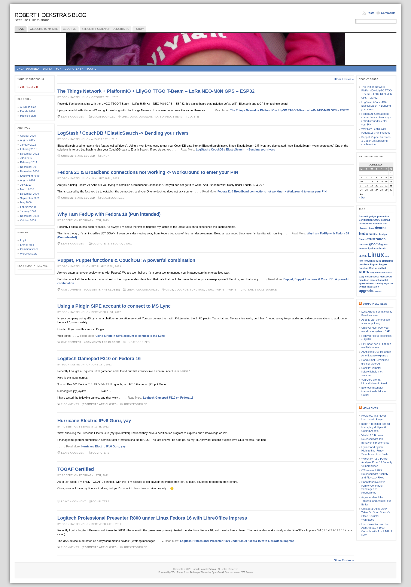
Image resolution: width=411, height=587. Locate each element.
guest (384, 244)
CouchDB (181, 289)
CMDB (169, 289)
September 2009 (30, 198)
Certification (366, 220)
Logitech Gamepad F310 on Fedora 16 (99, 358)
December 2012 (29, 153)
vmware (377, 291)
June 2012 (26, 157)
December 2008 (29, 216)
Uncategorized (28, 68)
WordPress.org (28, 253)
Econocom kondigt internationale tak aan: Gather (374, 391)
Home (20, 28)
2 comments (70, 404)
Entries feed (27, 244)
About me (69, 28)
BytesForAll (218, 572)
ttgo (188, 116)
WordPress (177, 572)
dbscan (363, 228)
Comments (388, 13)
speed (362, 283)
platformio (162, 116)
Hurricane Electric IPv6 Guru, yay (94, 420)
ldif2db (363, 256)
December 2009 (29, 193)
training (379, 283)
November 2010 (29, 171)
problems (364, 264)
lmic (125, 116)
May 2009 (26, 202)
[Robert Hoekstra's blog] (205, 49)
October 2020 (28, 135)
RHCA (364, 272)
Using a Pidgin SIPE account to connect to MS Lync (114, 306)
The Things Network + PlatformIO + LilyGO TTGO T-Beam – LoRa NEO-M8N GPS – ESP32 (156, 91)
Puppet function (240, 289)
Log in (23, 240)
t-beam (178, 116)
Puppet (221, 289)
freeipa (383, 234)
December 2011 (29, 166)
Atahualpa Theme (199, 572)
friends (363, 239)
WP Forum (247, 572)
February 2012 (28, 162)
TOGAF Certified (75, 469)
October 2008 (28, 220)
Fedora (116, 243)
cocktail (385, 220)
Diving (47, 68)
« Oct (362, 197)
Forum (139, 28)
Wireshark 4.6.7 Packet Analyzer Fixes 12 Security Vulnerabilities (376, 462)
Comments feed (29, 249)
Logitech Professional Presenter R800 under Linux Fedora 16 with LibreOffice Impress (152, 518)
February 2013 (28, 149)
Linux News (370, 408)
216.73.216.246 (29, 86)
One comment (71, 289)
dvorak (380, 228)
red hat (382, 268)
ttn (196, 116)
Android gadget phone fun (374, 216)
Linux (105, 156)
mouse (377, 260)
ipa (370, 248)
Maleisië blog (28, 115)
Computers (73, 68)
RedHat (373, 268)
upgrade (366, 291)
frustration (376, 239)
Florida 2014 (27, 111)
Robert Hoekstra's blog (50, 15)
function (197, 289)
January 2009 (28, 211)
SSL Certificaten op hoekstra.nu (105, 28)
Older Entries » (344, 79)
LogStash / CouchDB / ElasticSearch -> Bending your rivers (123, 133)
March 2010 (27, 189)
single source (266, 289)
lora (133, 116)
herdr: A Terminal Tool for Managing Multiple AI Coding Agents (375, 427)
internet (363, 248)
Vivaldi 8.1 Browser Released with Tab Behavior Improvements (375, 439)
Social (91, 68)
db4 (385, 223)
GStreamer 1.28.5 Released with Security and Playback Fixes (374, 474)
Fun (58, 68)
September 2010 (30, 175)
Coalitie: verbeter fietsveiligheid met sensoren (371, 372)
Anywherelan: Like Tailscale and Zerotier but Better (376, 501)
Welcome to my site (44, 28)
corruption (365, 223)
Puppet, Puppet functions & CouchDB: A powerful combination (126, 260)
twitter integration (369, 286)
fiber (375, 234)
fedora (366, 233)
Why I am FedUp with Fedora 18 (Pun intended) (109, 214)
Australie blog (28, 107)
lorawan (145, 116)
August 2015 (27, 140)
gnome (375, 244)
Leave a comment (73, 116)
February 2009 (28, 207)
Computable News (375, 304)
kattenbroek (379, 248)
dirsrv (371, 228)
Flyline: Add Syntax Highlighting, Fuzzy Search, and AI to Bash (374, 451)
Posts (370, 13)
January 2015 (28, 144)
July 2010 (25, 184)
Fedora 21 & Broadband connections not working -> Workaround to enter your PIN (147, 172)
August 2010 (27, 180)
